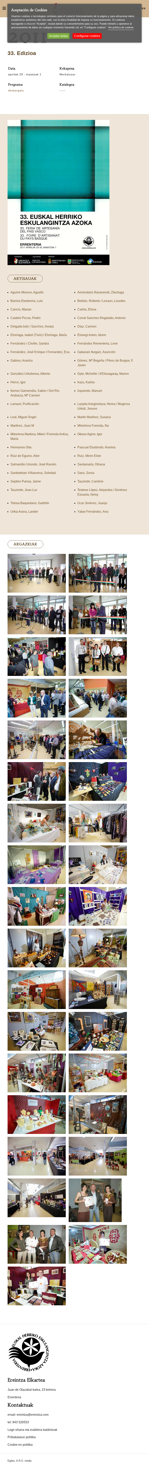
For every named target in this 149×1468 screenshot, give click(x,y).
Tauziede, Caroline (90, 481)
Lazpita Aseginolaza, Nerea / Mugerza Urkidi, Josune (103, 406)
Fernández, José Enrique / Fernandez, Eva (39, 352)
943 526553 (20, 1422)
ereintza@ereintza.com (33, 1414)
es (144, 8)
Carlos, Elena (86, 309)
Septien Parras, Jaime (25, 481)
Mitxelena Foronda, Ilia (93, 425)
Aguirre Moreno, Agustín (27, 292)
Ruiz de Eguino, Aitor (25, 455)
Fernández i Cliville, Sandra (29, 343)
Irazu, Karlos (86, 382)
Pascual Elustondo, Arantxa (96, 447)
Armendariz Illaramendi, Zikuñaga (100, 292)
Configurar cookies (87, 36)
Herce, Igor (18, 382)
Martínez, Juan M (22, 425)
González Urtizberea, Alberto (30, 373)
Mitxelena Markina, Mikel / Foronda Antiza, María (39, 436)
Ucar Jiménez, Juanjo (92, 503)
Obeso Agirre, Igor (89, 434)
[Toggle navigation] (4, 8)
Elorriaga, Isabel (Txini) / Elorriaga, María (38, 335)
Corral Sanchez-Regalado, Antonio (101, 318)
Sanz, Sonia (85, 472)
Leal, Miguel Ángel (23, 417)
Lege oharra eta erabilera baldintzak (32, 1429)
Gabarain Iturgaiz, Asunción (96, 352)
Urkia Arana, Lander (24, 511)
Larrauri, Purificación (24, 404)
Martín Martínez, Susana (94, 417)
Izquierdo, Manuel (89, 390)
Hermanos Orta (20, 447)
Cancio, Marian (20, 309)
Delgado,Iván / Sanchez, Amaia (32, 326)
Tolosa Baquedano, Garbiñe (29, 503)
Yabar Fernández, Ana (92, 511)
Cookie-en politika (20, 1444)
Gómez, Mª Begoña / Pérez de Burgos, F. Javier (105, 363)
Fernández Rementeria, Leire (97, 343)
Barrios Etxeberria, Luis (26, 301)
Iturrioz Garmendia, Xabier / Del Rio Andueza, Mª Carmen (34, 393)
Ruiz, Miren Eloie (89, 455)
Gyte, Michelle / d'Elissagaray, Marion (103, 373)
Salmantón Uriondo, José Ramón (33, 464)
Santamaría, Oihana (91, 464)
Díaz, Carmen (86, 326)
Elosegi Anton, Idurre (91, 335)
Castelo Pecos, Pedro (25, 318)
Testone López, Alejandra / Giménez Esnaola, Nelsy (102, 492)
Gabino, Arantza (21, 360)
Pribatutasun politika (22, 1437)
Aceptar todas (58, 36)
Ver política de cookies (121, 27)
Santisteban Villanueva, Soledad (33, 472)
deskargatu (16, 90)
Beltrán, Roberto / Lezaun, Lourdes (101, 301)
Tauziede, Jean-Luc (23, 490)
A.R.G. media (23, 1460)
